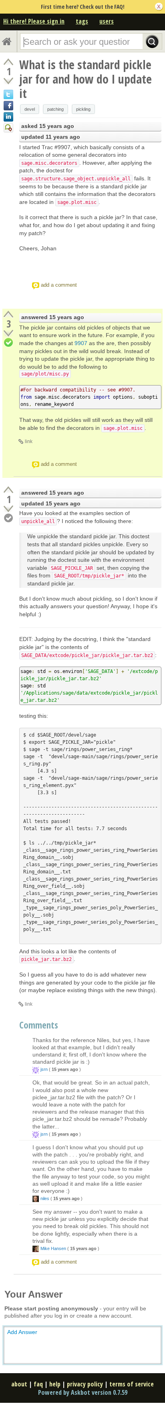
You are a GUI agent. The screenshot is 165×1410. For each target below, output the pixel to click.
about (19, 1384)
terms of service (131, 1384)
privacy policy (85, 1384)
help (54, 1384)
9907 (80, 343)
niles (44, 1198)
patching (55, 109)
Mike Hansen (53, 1248)
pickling (83, 109)
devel (29, 109)
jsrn (44, 1069)
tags (82, 21)
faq (38, 1384)
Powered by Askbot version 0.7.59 (82, 1392)
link (28, 441)
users (106, 21)
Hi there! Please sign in (33, 21)
